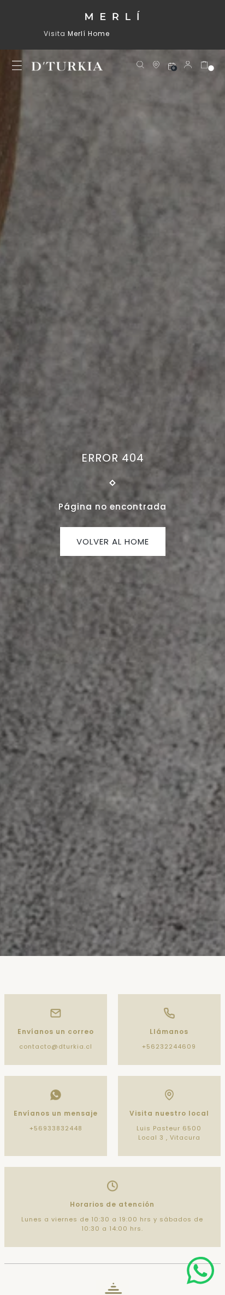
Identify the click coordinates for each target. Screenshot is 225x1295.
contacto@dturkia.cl (55, 1046)
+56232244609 (169, 1046)
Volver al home (112, 541)
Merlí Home (89, 33)
